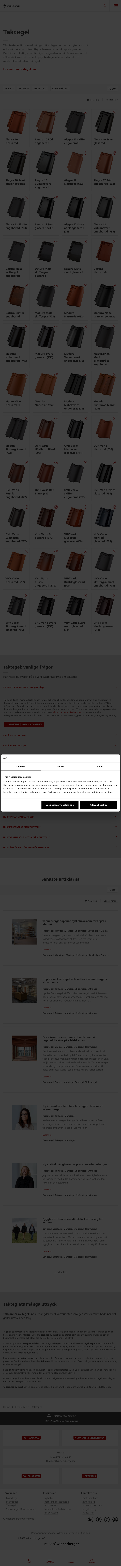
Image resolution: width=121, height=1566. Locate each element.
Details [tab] (60, 766)
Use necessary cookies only (60, 805)
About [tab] (100, 766)
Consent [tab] (21, 766)
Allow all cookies (98, 805)
